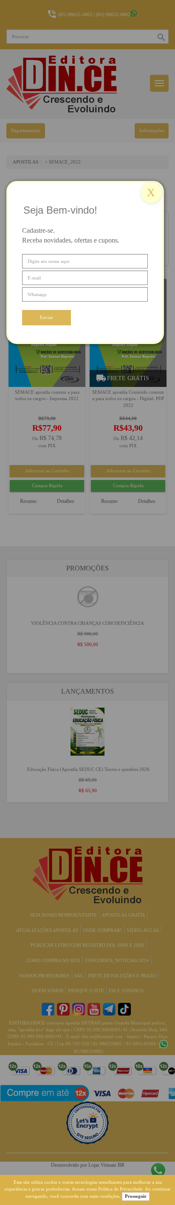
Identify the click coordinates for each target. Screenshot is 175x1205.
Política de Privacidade (120, 1188)
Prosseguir (136, 1196)
